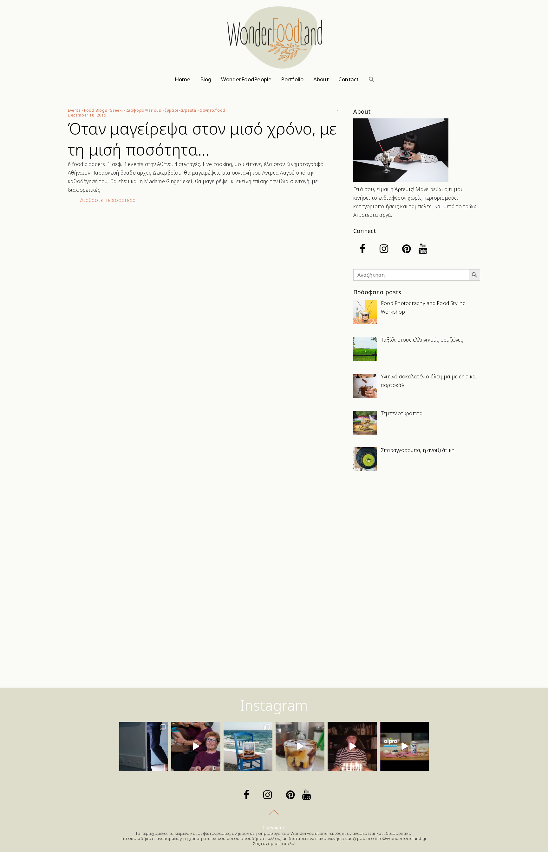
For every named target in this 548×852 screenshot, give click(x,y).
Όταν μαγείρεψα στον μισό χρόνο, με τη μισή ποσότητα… (202, 139)
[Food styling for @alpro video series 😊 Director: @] (404, 746)
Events (74, 110)
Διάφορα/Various (143, 110)
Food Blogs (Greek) (103, 110)
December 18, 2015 (87, 115)
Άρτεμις (404, 189)
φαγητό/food (212, 110)
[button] (372, 79)
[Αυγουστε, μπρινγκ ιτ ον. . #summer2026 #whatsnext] (143, 746)
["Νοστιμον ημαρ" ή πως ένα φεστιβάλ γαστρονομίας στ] (195, 746)
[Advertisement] (416, 527)
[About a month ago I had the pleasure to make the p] (248, 746)
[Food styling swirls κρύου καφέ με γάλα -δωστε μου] (300, 746)
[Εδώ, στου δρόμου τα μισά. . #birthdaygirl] (352, 746)
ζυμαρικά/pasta (180, 110)
